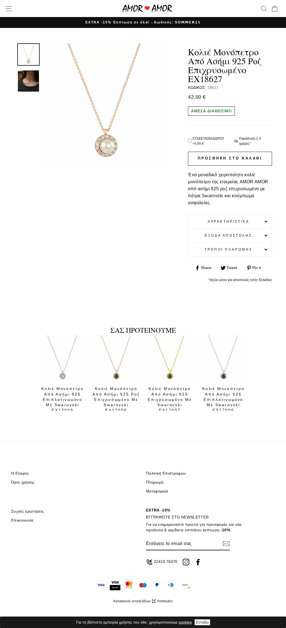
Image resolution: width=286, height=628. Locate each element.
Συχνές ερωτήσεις (27, 511)
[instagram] (186, 562)
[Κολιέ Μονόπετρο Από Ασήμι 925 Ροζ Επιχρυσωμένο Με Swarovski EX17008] (116, 359)
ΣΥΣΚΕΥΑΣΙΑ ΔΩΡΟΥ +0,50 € (208, 141)
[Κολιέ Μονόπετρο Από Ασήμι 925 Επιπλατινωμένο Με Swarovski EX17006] (223, 359)
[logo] (147, 8)
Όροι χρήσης (23, 482)
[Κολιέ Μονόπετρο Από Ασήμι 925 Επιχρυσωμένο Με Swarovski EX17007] (170, 359)
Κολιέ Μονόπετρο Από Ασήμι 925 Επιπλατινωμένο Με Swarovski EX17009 (62, 399)
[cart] (274, 9)
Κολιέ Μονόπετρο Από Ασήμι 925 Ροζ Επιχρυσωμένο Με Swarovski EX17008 (116, 399)
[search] (264, 9)
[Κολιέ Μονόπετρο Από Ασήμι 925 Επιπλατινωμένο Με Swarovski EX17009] (63, 359)
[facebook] (198, 562)
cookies (185, 622)
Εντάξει (202, 622)
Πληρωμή (154, 482)
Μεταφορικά (157, 491)
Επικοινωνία (22, 520)
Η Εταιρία (19, 473)
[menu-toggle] (9, 8)
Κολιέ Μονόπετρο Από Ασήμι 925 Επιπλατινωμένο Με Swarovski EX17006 (223, 399)
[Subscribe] (226, 543)
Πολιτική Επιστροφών (166, 473)
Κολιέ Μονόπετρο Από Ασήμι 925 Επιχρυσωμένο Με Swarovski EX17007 (170, 399)
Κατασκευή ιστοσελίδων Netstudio (143, 601)
